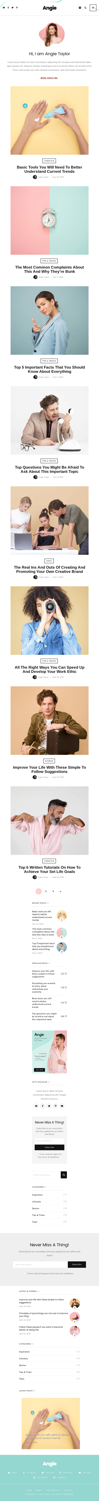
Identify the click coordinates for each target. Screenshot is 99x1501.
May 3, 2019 (58, 577)
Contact (68, 1490)
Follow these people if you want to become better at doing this (41, 1328)
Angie (49, 8)
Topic (49, 561)
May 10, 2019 (58, 177)
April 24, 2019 (58, 677)
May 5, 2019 (58, 377)
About (39, 1490)
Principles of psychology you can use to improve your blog (43, 1315)
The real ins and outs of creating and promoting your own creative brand (49, 569)
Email (14, 1473)
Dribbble (61, 1477)
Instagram (42, 1477)
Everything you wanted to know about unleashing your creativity (43, 987)
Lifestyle (49, 161)
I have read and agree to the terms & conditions (49, 1155)
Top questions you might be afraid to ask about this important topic (49, 469)
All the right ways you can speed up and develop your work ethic (49, 669)
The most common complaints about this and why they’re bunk (49, 269)
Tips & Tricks (49, 261)
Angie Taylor (43, 177)
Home (29, 1490)
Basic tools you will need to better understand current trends (49, 169)
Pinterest (68, 1473)
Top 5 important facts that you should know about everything (49, 369)
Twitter (50, 1473)
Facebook (31, 1473)
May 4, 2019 (58, 477)
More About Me (49, 78)
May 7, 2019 (58, 277)
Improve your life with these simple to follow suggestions (49, 769)
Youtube (87, 1473)
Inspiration (37, 1194)
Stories (49, 761)
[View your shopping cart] (80, 7)
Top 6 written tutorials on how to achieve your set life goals (50, 869)
